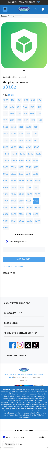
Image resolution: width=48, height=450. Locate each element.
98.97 (37, 221)
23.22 (39, 120)
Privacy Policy (10, 374)
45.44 (14, 154)
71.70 (21, 187)
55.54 (13, 167)
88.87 (37, 207)
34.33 (5, 140)
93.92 (35, 214)
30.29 (13, 133)
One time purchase (18, 241)
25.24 (13, 127)
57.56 (28, 167)
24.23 (5, 127)
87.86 (29, 207)
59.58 (5, 174)
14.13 (19, 113)
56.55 (21, 167)
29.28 (5, 133)
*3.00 (5, 100)
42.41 (28, 147)
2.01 (19, 100)
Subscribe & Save (14, 444)
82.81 (28, 200)
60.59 (13, 174)
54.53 (5, 167)
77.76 (29, 194)
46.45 (22, 154)
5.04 (39, 100)
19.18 (12, 120)
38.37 (36, 140)
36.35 (21, 140)
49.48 (6, 160)
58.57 (36, 167)
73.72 (35, 187)
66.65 (21, 180)
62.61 (28, 174)
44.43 (6, 154)
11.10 (39, 107)
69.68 (6, 187)
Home (3, 16)
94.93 (6, 221)
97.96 (29, 221)
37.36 (28, 140)
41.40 (21, 147)
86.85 (21, 207)
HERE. (38, 2)
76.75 (21, 194)
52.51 (28, 160)
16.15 (32, 113)
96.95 (21, 221)
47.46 (30, 154)
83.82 (35, 200)
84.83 (6, 207)
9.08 (25, 107)
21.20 (26, 120)
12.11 (5, 113)
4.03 (33, 100)
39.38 (5, 147)
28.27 (36, 127)
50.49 (14, 160)
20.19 (19, 120)
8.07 (19, 107)
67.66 (29, 180)
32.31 (27, 133)
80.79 (13, 200)
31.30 (21, 133)
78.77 (37, 194)
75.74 (13, 194)
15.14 (25, 113)
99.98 (6, 227)
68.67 (37, 180)
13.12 (12, 113)
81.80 (21, 200)
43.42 (36, 147)
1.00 (13, 100)
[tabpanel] (24, 45)
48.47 (38, 154)
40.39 (13, 147)
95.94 (13, 221)
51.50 (21, 160)
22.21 (33, 120)
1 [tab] (24, 70)
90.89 (13, 214)
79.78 (6, 200)
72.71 (28, 187)
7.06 (12, 107)
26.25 (21, 127)
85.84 (13, 207)
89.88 (6, 214)
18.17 (5, 120)
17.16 (39, 113)
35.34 (13, 140)
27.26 (28, 127)
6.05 (5, 107)
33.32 (34, 133)
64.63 (6, 180)
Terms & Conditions (25, 374)
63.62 (35, 174)
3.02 (26, 100)
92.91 (28, 214)
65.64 (13, 180)
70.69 (13, 187)
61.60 (21, 174)
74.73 (6, 194)
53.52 (35, 160)
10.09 (32, 107)
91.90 (21, 214)
